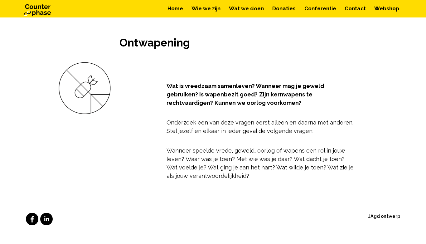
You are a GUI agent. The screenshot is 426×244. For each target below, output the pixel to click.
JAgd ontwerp (384, 216)
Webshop (386, 8)
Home (175, 8)
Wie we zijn (205, 8)
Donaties (284, 8)
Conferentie (320, 8)
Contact (355, 8)
